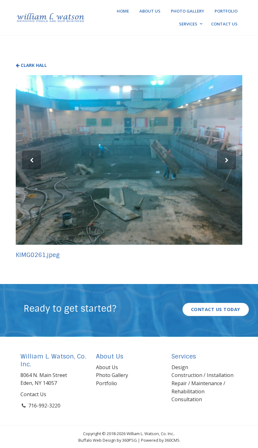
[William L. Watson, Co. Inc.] (50, 17)
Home (123, 11)
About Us (149, 11)
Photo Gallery (187, 11)
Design (179, 367)
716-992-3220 (44, 405)
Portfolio (226, 11)
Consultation (186, 399)
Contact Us (224, 24)
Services (188, 24)
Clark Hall (33, 65)
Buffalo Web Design (97, 440)
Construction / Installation (202, 375)
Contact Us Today (215, 309)
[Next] (226, 159)
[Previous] (31, 159)
